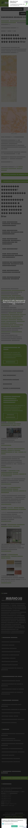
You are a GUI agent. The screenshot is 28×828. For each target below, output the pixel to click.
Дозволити (14, 826)
